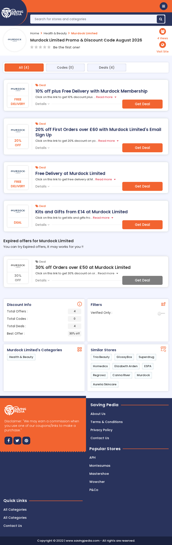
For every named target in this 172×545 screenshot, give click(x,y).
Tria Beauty (101, 357)
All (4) (24, 67)
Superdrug (146, 357)
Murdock (143, 375)
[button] (164, 6)
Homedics (100, 366)
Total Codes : (41, 318)
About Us (97, 414)
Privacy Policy (101, 430)
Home (34, 33)
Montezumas (99, 465)
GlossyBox (124, 357)
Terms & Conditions (106, 422)
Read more (104, 97)
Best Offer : (43, 333)
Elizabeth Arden (126, 366)
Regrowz (99, 375)
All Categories (15, 509)
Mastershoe (99, 473)
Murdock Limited (84, 33)
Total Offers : (41, 311)
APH (92, 457)
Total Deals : (41, 326)
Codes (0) (65, 67)
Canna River (121, 375)
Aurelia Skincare (104, 384)
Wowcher (97, 482)
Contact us (99, 438)
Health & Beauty (55, 33)
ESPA (147, 366)
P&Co (93, 490)
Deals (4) (106, 67)
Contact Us (12, 525)
